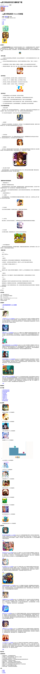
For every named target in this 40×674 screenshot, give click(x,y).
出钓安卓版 (4, 393)
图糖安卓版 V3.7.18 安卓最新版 (7, 332)
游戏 (4, 6)
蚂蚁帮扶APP (4, 397)
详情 (3, 21)
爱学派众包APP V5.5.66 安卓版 (7, 552)
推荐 (3, 24)
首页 (1, 6)
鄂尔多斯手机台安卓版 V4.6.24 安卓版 (8, 535)
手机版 (3, 671)
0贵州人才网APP (5, 399)
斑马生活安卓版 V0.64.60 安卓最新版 (8, 359)
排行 (6, 6)
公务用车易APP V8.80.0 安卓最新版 (8, 318)
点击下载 (3, 19)
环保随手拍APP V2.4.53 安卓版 (7, 599)
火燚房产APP (4, 398)
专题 (7, 6)
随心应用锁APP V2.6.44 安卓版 (7, 566)
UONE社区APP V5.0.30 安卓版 (7, 642)
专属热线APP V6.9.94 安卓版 (7, 628)
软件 (3, 6)
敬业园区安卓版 (5, 400)
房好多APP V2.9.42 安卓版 (6, 613)
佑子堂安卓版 (4, 392)
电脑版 (3, 670)
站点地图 (3, 672)
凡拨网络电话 (4, 394)
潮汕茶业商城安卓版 (5, 391)
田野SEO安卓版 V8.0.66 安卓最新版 (8, 376)
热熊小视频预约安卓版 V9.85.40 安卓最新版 (9, 345)
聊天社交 (6, 16)
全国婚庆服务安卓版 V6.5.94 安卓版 (8, 585)
